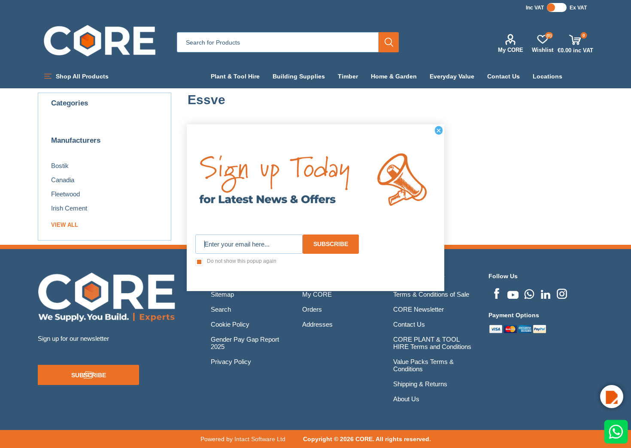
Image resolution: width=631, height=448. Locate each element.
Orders (312, 309)
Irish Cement (69, 208)
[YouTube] (513, 293)
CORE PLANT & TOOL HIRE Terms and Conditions (432, 343)
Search (389, 42)
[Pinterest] (529, 293)
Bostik (60, 165)
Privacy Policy (231, 361)
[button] (611, 396)
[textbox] (278, 42)
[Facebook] (497, 293)
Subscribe (88, 375)
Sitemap (222, 294)
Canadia (62, 179)
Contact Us (409, 324)
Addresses (317, 324)
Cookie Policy (230, 324)
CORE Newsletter (418, 309)
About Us (406, 399)
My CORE (510, 50)
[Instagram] (562, 293)
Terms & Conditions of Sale (431, 294)
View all (64, 225)
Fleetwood (65, 194)
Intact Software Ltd (259, 439)
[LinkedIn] (545, 293)
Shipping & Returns (420, 384)
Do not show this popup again (241, 261)
